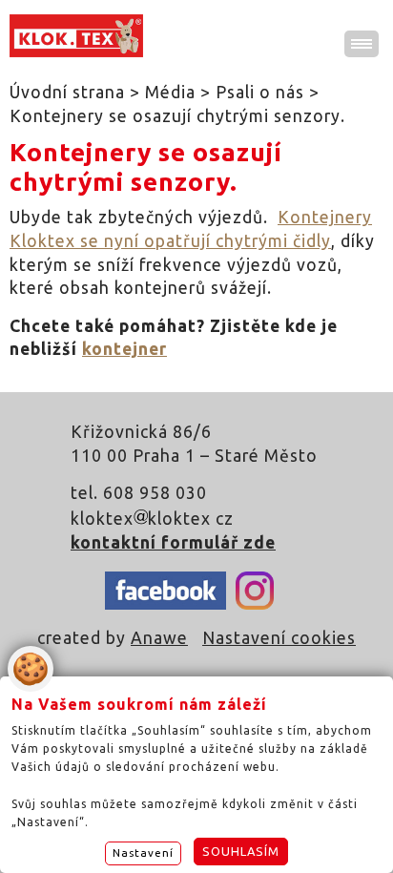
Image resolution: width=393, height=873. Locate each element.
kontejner (124, 349)
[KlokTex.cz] (76, 35)
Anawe (159, 638)
